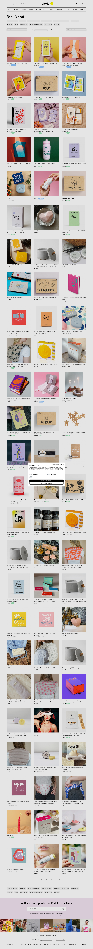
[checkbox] (30, 474)
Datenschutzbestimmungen (58, 464)
